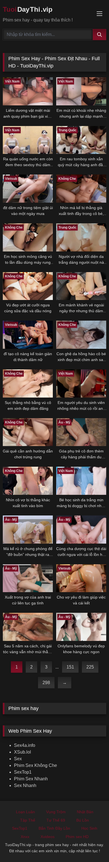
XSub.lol (22, 752)
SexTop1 (23, 772)
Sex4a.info (24, 745)
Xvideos (47, 836)
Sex (18, 758)
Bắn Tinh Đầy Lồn (54, 828)
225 (90, 667)
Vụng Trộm (56, 812)
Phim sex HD (77, 836)
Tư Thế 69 (55, 820)
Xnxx (25, 836)
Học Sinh (89, 828)
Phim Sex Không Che (35, 765)
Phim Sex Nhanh (31, 778)
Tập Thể (27, 820)
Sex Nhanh (25, 785)
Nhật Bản (85, 812)
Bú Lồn (82, 820)
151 (70, 667)
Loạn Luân (25, 812)
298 (46, 682)
